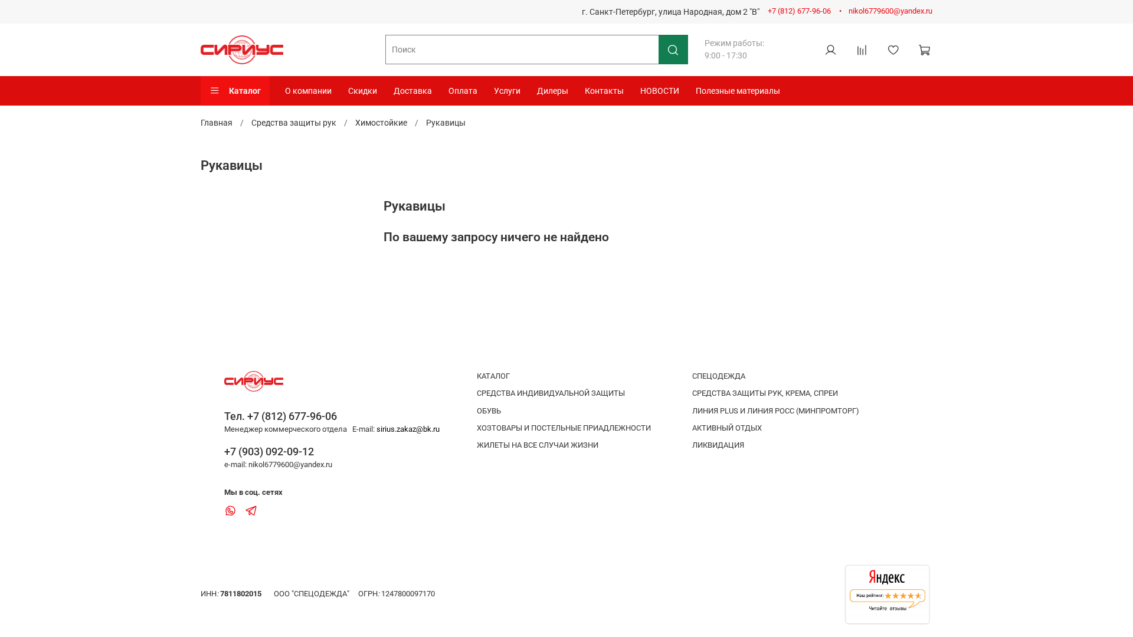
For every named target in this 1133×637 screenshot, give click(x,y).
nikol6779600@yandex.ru (890, 10)
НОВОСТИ (659, 91)
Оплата (462, 91)
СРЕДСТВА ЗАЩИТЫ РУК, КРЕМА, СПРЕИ (765, 393)
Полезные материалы (738, 91)
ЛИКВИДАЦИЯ (718, 445)
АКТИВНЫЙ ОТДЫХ (727, 427)
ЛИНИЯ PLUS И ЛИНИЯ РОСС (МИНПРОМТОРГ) (775, 410)
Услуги (507, 91)
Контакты (604, 91)
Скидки (362, 91)
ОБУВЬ (489, 410)
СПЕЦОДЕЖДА (718, 376)
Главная (217, 122)
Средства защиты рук (293, 122)
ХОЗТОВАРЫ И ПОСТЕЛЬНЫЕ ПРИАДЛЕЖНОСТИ (564, 427)
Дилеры (552, 91)
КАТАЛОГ (493, 376)
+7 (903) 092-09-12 (269, 451)
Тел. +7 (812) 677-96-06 (280, 416)
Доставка (413, 91)
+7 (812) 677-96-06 (799, 10)
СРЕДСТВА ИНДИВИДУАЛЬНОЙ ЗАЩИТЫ (551, 393)
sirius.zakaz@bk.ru (408, 429)
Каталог (245, 91)
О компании (308, 91)
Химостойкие (381, 122)
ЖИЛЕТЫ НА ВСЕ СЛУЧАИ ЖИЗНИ (537, 445)
